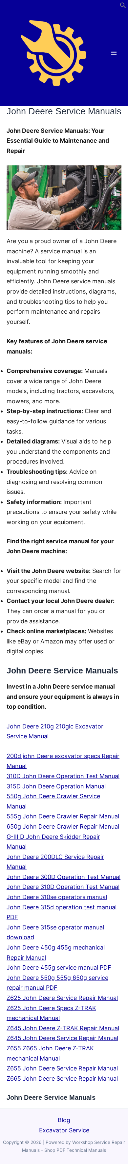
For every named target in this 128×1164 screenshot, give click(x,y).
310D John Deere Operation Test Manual (63, 776)
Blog (64, 1120)
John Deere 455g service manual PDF (59, 967)
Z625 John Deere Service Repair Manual (62, 997)
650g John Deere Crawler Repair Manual (63, 826)
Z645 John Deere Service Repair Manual (62, 1038)
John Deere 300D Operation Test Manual (63, 876)
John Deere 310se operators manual (57, 897)
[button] (123, 6)
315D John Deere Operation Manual (56, 786)
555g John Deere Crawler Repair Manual (63, 816)
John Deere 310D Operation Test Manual (63, 886)
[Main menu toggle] (114, 52)
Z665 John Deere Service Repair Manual (62, 1078)
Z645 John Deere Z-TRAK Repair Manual (63, 1028)
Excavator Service (64, 1130)
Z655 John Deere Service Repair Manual (62, 1068)
